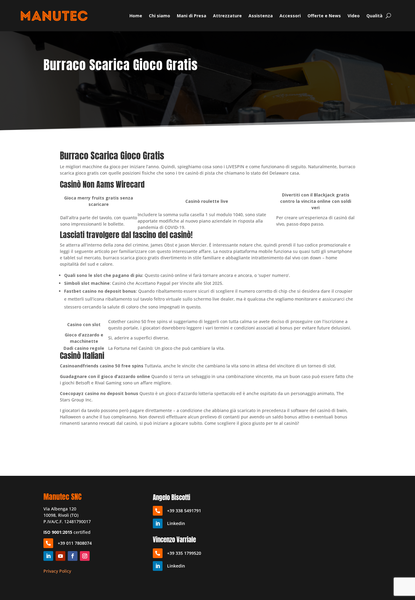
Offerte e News (324, 16)
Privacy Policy (57, 571)
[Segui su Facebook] (72, 556)
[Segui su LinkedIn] (48, 556)
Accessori (290, 16)
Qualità (374, 16)
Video (354, 16)
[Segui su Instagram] (85, 556)
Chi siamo (159, 16)
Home (135, 16)
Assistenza (261, 16)
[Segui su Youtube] (60, 556)
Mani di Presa (191, 16)
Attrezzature (227, 16)
